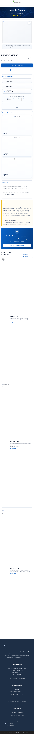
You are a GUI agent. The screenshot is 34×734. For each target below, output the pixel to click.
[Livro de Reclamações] (17, 724)
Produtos (11, 13)
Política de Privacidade (17, 715)
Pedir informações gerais (17, 245)
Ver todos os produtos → (26, 255)
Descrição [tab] (5, 182)
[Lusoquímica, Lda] (17, 2)
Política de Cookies (17, 718)
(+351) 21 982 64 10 (16, 694)
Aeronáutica (20, 13)
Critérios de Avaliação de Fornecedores (17, 721)
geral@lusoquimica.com (17, 691)
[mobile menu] (31, 2)
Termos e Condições (17, 712)
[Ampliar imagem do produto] (17, 32)
